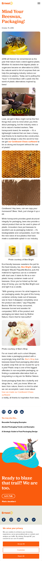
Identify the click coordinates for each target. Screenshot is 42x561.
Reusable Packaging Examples (14, 422)
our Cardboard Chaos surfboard (22, 141)
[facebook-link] (16, 412)
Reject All (21, 556)
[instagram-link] (11, 520)
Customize (21, 550)
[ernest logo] (7, 512)
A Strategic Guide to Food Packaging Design (20, 431)
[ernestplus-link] (34, 520)
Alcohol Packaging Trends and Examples (18, 427)
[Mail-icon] (4, 412)
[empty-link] (7, 3)
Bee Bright (26, 267)
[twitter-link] (10, 412)
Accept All (21, 544)
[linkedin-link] (22, 412)
